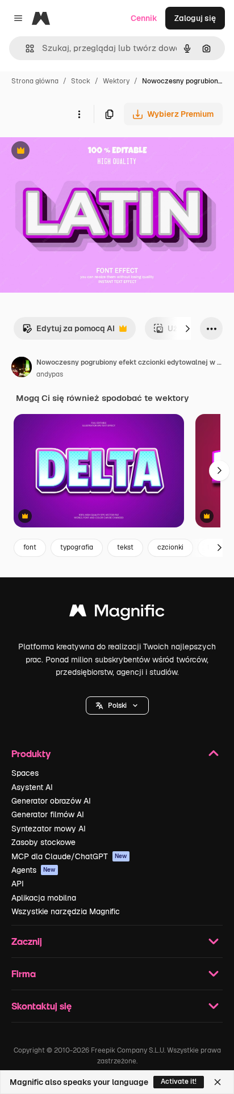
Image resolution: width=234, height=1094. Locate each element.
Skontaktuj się (41, 1006)
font (29, 547)
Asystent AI (32, 787)
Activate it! (179, 1081)
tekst (125, 547)
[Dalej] (187, 328)
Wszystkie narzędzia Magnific (65, 911)
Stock (80, 81)
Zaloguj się (195, 18)
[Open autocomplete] (25, 48)
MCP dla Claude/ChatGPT (69, 856)
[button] (117, 705)
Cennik (144, 18)
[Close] (217, 1082)
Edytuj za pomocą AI (68, 331)
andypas (49, 374)
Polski (117, 705)
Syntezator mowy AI (48, 828)
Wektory (116, 81)
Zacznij (26, 941)
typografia (76, 547)
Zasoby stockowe (43, 842)
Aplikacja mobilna (43, 898)
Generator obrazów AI (51, 801)
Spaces (25, 773)
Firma (23, 973)
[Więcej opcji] (79, 114)
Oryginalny (78, 151)
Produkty (31, 753)
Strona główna (34, 81)
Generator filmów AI (47, 814)
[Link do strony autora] (21, 369)
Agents (33, 870)
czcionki (170, 547)
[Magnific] (117, 613)
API (17, 883)
